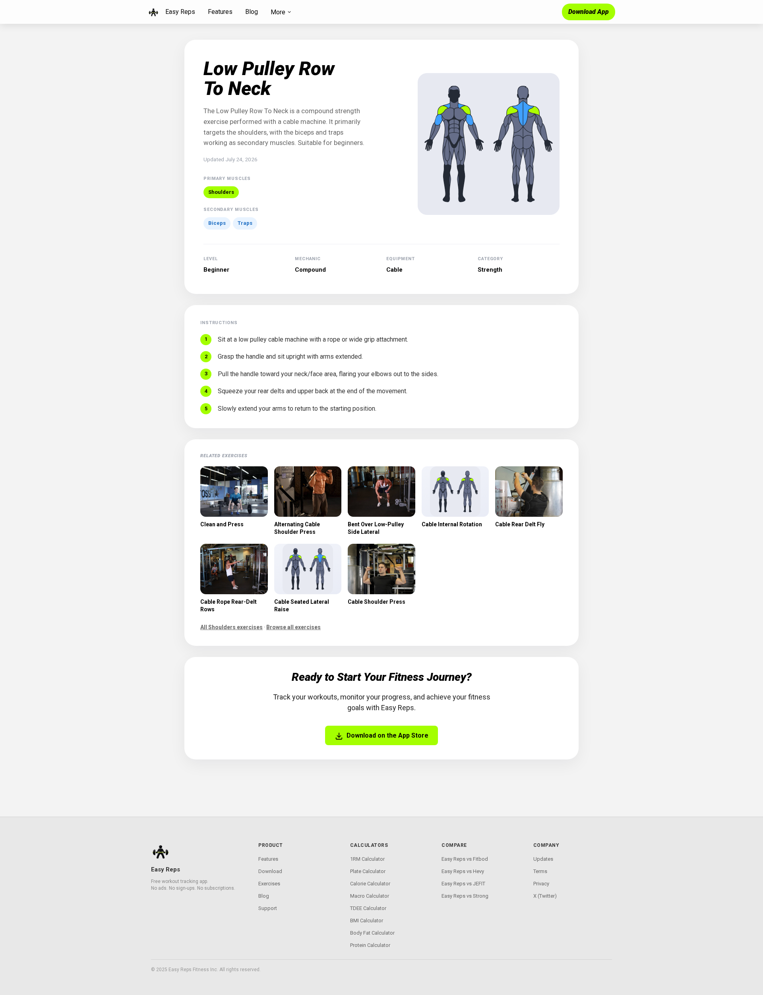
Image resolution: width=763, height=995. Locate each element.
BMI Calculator (366, 921)
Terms (540, 871)
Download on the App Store (387, 735)
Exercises (269, 884)
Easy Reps (180, 11)
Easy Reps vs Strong (465, 896)
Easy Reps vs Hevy (463, 871)
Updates (543, 859)
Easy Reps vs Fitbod (465, 859)
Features (220, 11)
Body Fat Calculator (372, 933)
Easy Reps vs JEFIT (463, 884)
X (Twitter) (545, 896)
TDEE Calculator (368, 908)
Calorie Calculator (370, 884)
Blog (251, 11)
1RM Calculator (367, 859)
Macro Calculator (369, 896)
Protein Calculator (370, 945)
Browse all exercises (293, 627)
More (278, 12)
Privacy (541, 884)
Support (267, 908)
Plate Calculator (367, 871)
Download (270, 871)
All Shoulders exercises (231, 627)
